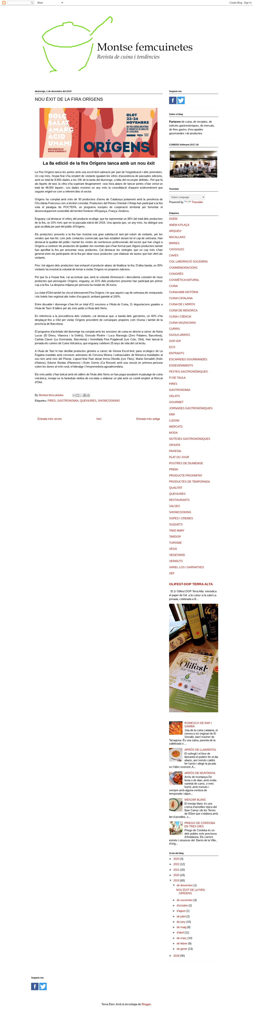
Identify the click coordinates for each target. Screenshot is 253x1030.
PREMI (173, 469)
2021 (176, 869)
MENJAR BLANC (195, 799)
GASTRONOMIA (67, 400)
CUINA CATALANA (181, 298)
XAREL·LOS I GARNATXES (186, 567)
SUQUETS (176, 524)
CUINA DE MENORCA (183, 310)
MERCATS (176, 426)
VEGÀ (173, 548)
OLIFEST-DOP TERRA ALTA (191, 584)
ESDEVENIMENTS (181, 365)
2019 (176, 880)
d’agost (181, 910)
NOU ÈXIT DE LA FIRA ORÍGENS (190, 891)
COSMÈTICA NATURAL (184, 279)
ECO (172, 347)
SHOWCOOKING (109, 400)
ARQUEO (175, 230)
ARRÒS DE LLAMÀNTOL (200, 749)
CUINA (173, 286)
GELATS (174, 396)
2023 (176, 858)
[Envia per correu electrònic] (74, 395)
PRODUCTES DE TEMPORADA (189, 481)
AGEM (173, 218)
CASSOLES (176, 249)
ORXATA (174, 444)
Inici (98, 418)
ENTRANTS (176, 353)
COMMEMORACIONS (183, 267)
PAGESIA (175, 451)
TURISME (175, 542)
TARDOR (175, 536)
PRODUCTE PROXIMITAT (185, 475)
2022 (176, 864)
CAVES (173, 255)
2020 (176, 875)
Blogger (146, 1004)
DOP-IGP (175, 341)
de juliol (181, 916)
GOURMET (176, 402)
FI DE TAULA (177, 377)
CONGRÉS (176, 273)
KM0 (172, 414)
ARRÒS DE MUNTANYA (199, 773)
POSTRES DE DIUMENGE (186, 463)
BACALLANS (177, 237)
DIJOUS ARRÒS (179, 334)
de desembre (185, 885)
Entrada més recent (49, 418)
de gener (182, 948)
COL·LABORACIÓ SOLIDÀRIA (188, 261)
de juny (181, 921)
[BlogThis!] (78, 395)
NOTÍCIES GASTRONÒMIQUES (189, 438)
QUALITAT (175, 487)
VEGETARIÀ (177, 554)
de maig (182, 927)
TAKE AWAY (176, 530)
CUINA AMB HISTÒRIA (183, 292)
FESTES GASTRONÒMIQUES (188, 371)
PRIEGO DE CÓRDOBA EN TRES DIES (199, 824)
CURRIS (174, 328)
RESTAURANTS (179, 499)
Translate (197, 202)
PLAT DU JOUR (179, 457)
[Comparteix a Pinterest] (88, 395)
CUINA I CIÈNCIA (180, 316)
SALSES (174, 506)
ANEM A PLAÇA (179, 224)
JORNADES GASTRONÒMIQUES (190, 408)
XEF (171, 573)
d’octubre (183, 905)
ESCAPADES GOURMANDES (188, 359)
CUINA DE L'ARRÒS (182, 304)
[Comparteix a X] (81, 395)
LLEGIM (174, 420)
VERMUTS (176, 561)
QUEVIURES (88, 400)
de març (182, 938)
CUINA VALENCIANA (182, 322)
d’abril (180, 932)
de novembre (185, 900)
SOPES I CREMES (181, 518)
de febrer (182, 943)
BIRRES (174, 243)
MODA (173, 432)
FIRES (52, 400)
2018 (176, 955)
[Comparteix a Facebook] (85, 395)
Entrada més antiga (148, 418)
